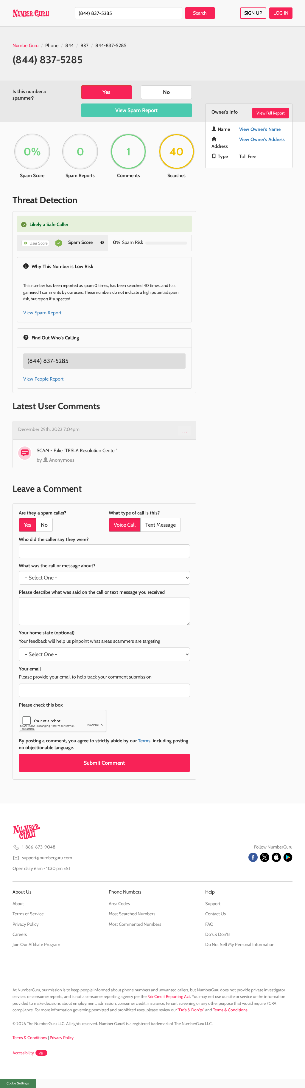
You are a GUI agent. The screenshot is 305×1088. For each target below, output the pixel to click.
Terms (144, 741)
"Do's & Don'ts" (191, 1010)
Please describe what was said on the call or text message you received (92, 592)
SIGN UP (253, 13)
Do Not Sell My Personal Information (239, 944)
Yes (106, 92)
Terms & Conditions (230, 1010)
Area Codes (119, 903)
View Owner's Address (262, 139)
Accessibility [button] (23, 1052)
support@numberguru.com (47, 857)
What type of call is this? (134, 513)
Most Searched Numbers (132, 914)
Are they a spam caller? (42, 513)
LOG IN (280, 13)
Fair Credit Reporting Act (168, 996)
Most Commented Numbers (135, 924)
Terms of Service (28, 914)
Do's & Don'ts (217, 934)
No (166, 92)
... (184, 430)
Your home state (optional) (46, 633)
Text (160, 525)
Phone (51, 45)
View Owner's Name (260, 129)
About (18, 903)
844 (69, 45)
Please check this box (41, 705)
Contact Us (215, 914)
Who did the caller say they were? (53, 539)
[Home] (31, 13)
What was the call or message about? (57, 565)
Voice (125, 525)
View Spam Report (136, 110)
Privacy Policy (26, 924)
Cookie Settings (18, 1083)
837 (84, 45)
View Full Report (270, 113)
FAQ (209, 924)
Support (212, 903)
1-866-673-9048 (38, 847)
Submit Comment (104, 763)
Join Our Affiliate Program (36, 944)
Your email (30, 669)
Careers (20, 934)
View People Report (43, 379)
